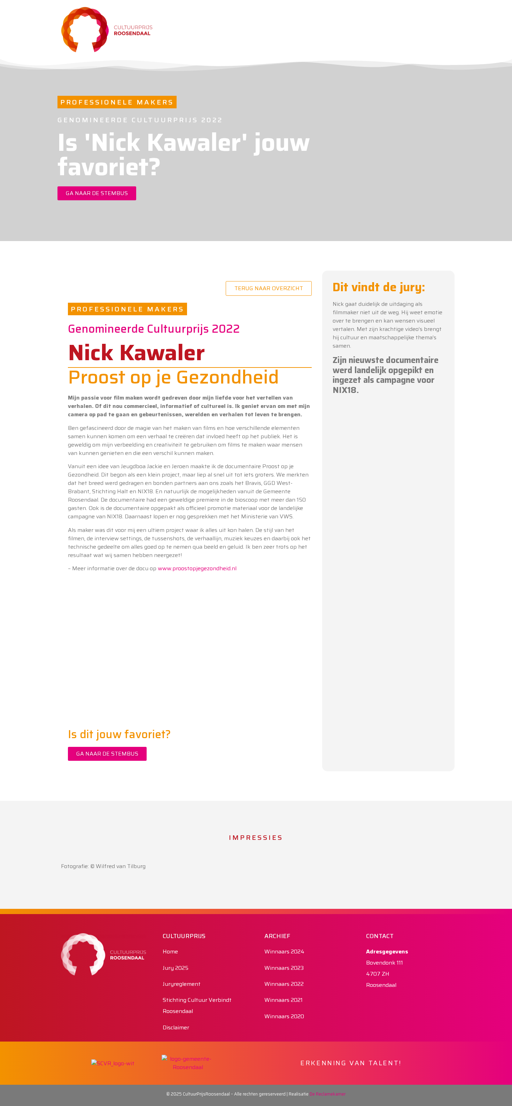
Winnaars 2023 (284, 968)
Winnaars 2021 (283, 1000)
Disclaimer (176, 1027)
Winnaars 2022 (284, 984)
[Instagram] (428, 14)
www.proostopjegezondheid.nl (197, 568)
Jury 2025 (175, 968)
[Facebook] (413, 14)
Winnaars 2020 (284, 1016)
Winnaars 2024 (284, 951)
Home (170, 951)
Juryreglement (182, 984)
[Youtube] (444, 14)
